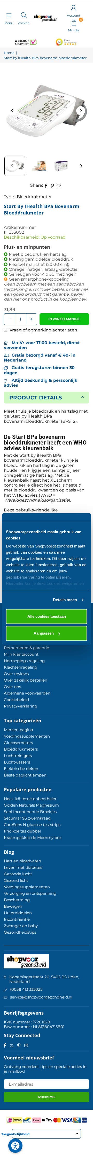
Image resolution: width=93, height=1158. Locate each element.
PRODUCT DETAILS (35, 397)
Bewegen (13, 906)
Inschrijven (46, 1097)
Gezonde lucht (18, 873)
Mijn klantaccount (21, 654)
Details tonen (65, 600)
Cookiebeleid (16, 699)
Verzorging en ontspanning (30, 893)
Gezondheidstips (20, 932)
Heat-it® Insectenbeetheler (30, 798)
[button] (74, 22)
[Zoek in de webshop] (24, 15)
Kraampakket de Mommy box (32, 837)
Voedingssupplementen (27, 736)
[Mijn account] (74, 7)
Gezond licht (16, 880)
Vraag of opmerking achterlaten (43, 330)
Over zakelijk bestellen (25, 680)
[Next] (80, 110)
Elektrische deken (21, 768)
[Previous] (12, 110)
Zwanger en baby (21, 925)
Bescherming (17, 899)
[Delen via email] (59, 185)
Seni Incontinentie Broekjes (30, 811)
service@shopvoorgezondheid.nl (41, 997)
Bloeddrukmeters (21, 749)
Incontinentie (17, 919)
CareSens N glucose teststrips (32, 824)
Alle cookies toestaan (46, 616)
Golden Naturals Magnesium (31, 805)
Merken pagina (18, 729)
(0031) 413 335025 (26, 989)
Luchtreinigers (18, 755)
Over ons (12, 686)
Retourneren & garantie (26, 647)
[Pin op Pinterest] (53, 185)
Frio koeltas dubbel (22, 831)
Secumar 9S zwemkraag (27, 818)
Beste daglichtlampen (25, 775)
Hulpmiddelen (18, 912)
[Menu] (9, 15)
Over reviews (16, 673)
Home (9, 53)
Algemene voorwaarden (27, 693)
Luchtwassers (17, 762)
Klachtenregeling (20, 667)
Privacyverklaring (20, 706)
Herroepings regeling (24, 660)
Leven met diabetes (23, 867)
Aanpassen (44, 633)
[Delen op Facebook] (46, 185)
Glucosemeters (18, 742)
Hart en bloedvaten (22, 860)
